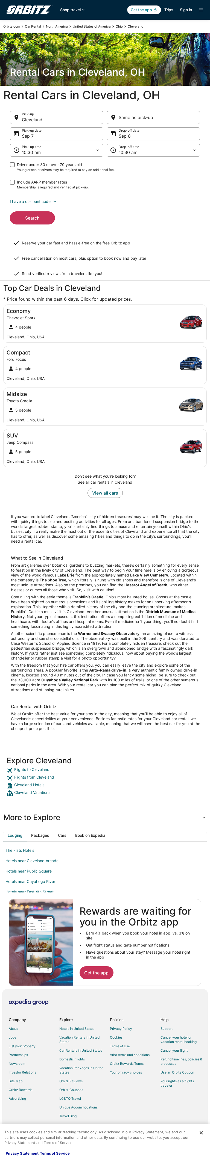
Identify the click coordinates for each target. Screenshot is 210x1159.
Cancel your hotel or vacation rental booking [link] (179, 1039)
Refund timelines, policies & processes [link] (181, 1061)
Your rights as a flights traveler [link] (177, 1083)
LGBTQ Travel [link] (70, 1098)
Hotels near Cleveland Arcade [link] (32, 860)
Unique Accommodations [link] (78, 1107)
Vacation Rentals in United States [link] (79, 1039)
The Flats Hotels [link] (19, 850)
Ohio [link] (119, 26)
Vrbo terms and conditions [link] (130, 1055)
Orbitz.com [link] (11, 26)
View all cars (105, 493)
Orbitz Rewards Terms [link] (127, 1064)
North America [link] (57, 26)
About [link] (13, 1029)
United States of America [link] (92, 26)
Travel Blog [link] (68, 1116)
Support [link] (167, 1029)
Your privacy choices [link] (126, 1072)
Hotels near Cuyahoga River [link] (30, 881)
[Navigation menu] (201, 9)
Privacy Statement (22, 1153)
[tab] (15, 835)
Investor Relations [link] (22, 1072)
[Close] (201, 1133)
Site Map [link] (15, 1081)
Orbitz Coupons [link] (71, 1090)
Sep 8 (125, 136)
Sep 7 (28, 136)
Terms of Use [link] (120, 1046)
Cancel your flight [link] (174, 1050)
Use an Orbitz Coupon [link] (177, 1072)
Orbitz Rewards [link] (20, 1090)
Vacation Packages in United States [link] (81, 1070)
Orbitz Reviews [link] (71, 1081)
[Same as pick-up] (153, 117)
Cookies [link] (116, 1037)
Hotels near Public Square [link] (28, 871)
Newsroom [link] (17, 1064)
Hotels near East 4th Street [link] (29, 891)
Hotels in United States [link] (76, 1029)
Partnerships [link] (18, 1055)
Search (32, 218)
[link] (105, 770)
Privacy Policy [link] (121, 1029)
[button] (105, 201)
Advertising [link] (17, 1098)
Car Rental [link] (33, 26)
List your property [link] (22, 1046)
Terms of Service (55, 1153)
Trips (168, 9)
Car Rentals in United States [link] (80, 1050)
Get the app (96, 972)
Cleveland (32, 119)
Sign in (186, 9)
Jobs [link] (12, 1037)
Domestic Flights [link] (72, 1059)
